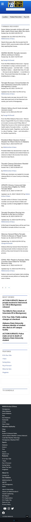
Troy (3, 415)
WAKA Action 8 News (8, 38)
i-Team (4, 358)
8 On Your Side (6, 355)
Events (4, 451)
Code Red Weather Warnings (11, 437)
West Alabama (6, 411)
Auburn (4, 447)
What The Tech (6, 467)
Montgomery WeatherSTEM (10, 440)
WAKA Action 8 (7, 480)
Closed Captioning (7, 493)
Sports (4, 442)
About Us (5, 473)
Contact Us (5, 475)
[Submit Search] (24, 9)
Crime (4, 422)
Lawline (5, 17)
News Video (5, 424)
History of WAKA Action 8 (10, 491)
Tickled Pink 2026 (16, 17)
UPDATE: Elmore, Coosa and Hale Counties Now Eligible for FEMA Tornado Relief (13, 187)
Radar (4, 431)
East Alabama (6, 417)
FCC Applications (7, 498)
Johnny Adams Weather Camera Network (14, 435)
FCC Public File (6, 500)
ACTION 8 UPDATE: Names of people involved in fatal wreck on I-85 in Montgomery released (14, 303)
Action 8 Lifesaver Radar (9, 433)
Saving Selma (6, 362)
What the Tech (6, 369)
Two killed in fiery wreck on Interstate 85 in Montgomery (14, 312)
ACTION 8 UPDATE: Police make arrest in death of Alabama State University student (13, 337)
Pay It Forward (6, 365)
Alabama (4, 445)
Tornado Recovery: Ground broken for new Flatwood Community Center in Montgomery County (15, 84)
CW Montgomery (7, 484)
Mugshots (5, 372)
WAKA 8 (15, 4)
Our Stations (6, 477)
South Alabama (6, 413)
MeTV (4, 486)
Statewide (5, 420)
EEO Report (5, 496)
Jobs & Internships (7, 489)
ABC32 (4, 482)
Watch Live (5, 454)
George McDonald (8, 60)
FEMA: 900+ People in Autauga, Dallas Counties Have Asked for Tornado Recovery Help (15, 261)
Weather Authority (8, 426)
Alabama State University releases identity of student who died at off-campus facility (13, 326)
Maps (4, 429)
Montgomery (6, 409)
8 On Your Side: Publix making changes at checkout (14, 318)
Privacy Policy (6, 504)
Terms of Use (6, 502)
